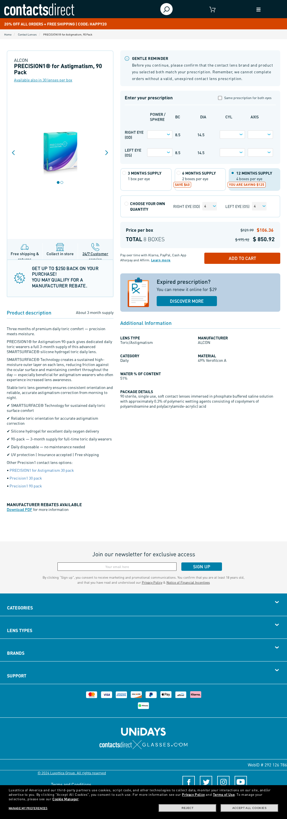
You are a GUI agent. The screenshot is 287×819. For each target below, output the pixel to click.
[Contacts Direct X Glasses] (143, 744)
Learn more (161, 260)
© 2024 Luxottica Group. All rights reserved (72, 772)
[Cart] (212, 9)
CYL (228, 116)
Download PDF (19, 509)
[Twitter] (206, 782)
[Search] (166, 9)
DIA (203, 116)
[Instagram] (223, 782)
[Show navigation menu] (258, 9)
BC (177, 116)
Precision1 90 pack (26, 485)
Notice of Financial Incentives (188, 582)
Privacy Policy (152, 582)
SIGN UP (201, 566)
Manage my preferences (28, 808)
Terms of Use (224, 794)
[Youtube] (241, 782)
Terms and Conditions (71, 784)
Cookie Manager (65, 799)
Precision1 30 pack (26, 477)
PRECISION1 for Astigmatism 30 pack (42, 470)
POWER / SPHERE (157, 117)
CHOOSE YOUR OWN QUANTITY (147, 206)
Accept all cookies (249, 807)
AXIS (255, 116)
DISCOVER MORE (187, 301)
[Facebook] (188, 782)
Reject (188, 807)
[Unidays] (143, 731)
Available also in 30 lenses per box (43, 79)
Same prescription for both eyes (248, 98)
